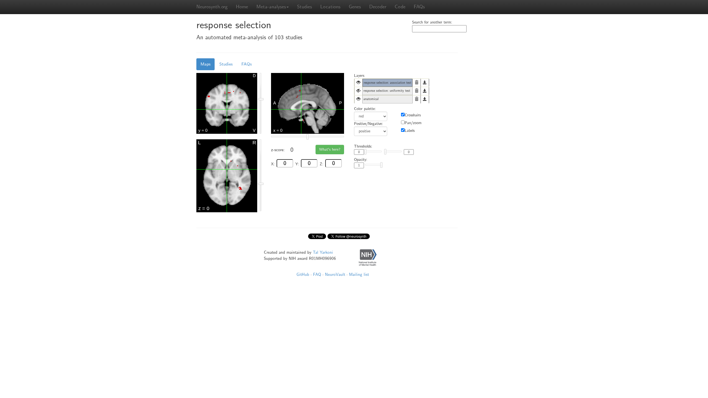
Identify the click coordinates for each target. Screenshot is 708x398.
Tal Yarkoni (323, 252)
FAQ (317, 274)
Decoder (377, 7)
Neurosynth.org (212, 7)
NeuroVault (335, 274)
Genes (355, 7)
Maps (205, 64)
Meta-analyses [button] (271, 7)
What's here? (329, 149)
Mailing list (359, 274)
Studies (304, 7)
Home (242, 7)
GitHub (302, 274)
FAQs (419, 7)
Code (400, 7)
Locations (330, 7)
